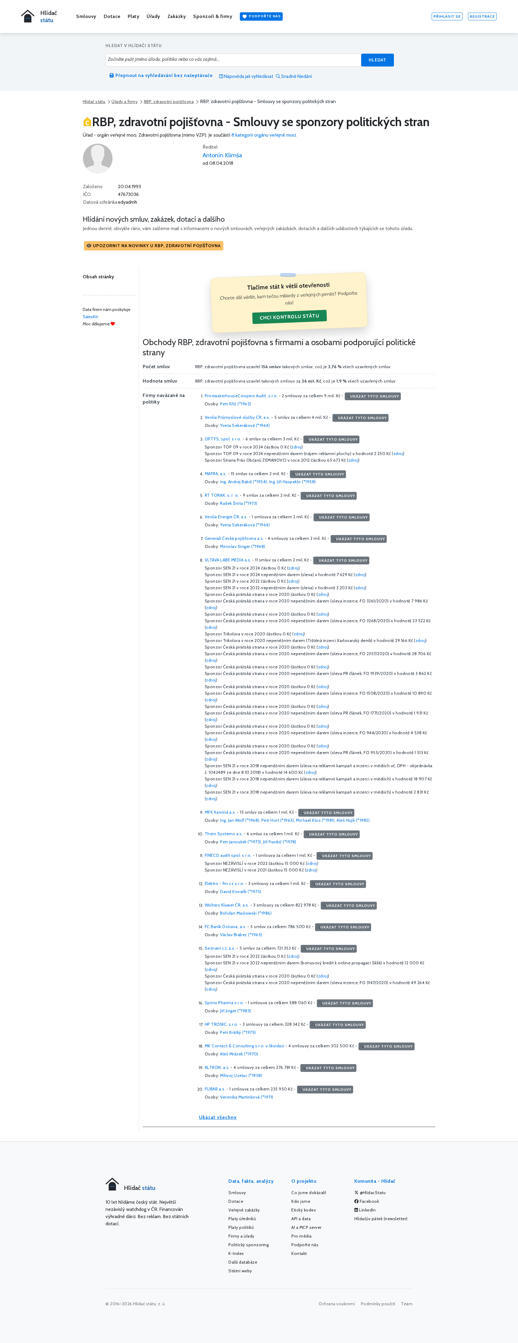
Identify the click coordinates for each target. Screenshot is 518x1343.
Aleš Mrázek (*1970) (239, 1054)
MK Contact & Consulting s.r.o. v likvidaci (244, 1046)
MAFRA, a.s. (216, 474)
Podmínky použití (378, 1303)
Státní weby (240, 1270)
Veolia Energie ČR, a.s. (226, 517)
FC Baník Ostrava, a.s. (225, 927)
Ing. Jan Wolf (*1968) (239, 820)
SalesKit (90, 316)
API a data (301, 1218)
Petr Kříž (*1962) (235, 404)
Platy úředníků (242, 1218)
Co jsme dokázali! (308, 1192)
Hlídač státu (94, 101)
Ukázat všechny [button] (218, 1117)
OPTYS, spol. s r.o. (223, 439)
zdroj (296, 447)
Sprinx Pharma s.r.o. (224, 1003)
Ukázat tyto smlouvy (374, 396)
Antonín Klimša (222, 155)
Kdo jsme (300, 1201)
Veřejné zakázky (244, 1210)
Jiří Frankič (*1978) (279, 842)
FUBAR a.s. (215, 1089)
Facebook (369, 1201)
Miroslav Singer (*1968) (242, 546)
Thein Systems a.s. (224, 834)
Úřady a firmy (125, 101)
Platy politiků (241, 1227)
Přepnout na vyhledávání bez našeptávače (163, 75)
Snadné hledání (296, 76)
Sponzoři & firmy (212, 16)
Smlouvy (86, 16)
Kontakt (299, 1253)
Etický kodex (303, 1210)
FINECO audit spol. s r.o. (228, 855)
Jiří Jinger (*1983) (235, 1010)
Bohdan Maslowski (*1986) (246, 913)
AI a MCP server (306, 1227)
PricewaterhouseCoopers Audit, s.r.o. (241, 396)
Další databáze (242, 1262)
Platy (134, 16)
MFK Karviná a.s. (220, 812)
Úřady (153, 16)
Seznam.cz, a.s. (220, 948)
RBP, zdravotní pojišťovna (169, 101)
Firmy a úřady (241, 1236)
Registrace (482, 16)
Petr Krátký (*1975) (238, 1032)
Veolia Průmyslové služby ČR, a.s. (237, 417)
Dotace (112, 16)
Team (406, 1303)
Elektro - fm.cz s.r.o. (224, 883)
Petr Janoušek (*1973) (240, 842)
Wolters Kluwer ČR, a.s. (227, 905)
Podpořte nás (264, 16)
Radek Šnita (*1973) (239, 503)
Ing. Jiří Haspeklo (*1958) (292, 481)
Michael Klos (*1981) (315, 820)
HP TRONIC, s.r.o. (222, 1024)
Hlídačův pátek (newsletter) (381, 1218)
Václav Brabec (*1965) (241, 934)
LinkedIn (367, 1210)
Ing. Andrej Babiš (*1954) (243, 481)
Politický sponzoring (248, 1244)
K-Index (236, 1253)
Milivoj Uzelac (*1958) (241, 1075)
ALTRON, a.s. (217, 1067)
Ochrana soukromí (337, 1303)
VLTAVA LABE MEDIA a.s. (228, 560)
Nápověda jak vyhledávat (248, 76)
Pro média (301, 1236)
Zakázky (177, 16)
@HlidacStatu (372, 1192)
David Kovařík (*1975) (240, 891)
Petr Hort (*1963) (277, 820)
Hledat (377, 60)
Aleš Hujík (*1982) (353, 820)
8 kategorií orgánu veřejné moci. (264, 135)
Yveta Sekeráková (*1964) (245, 425)
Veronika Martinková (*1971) (246, 1097)
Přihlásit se (447, 16)
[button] (153, 245)
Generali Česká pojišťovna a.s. (234, 538)
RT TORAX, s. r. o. (222, 495)
